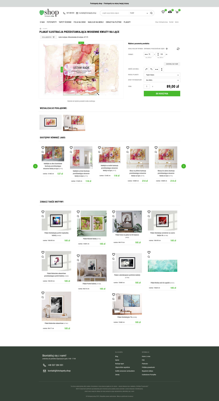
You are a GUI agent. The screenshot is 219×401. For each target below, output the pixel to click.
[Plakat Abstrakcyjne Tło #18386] (127, 304)
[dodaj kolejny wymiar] (148, 49)
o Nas (42, 22)
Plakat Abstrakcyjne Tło (124, 317)
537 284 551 (70, 13)
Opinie (177, 22)
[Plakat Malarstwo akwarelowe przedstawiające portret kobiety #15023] (56, 261)
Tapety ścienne (65, 22)
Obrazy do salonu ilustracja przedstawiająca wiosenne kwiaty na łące (166, 173)
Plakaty (127, 22)
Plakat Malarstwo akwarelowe (54, 323)
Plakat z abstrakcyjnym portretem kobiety (127, 275)
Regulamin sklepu (147, 371)
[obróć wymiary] (178, 49)
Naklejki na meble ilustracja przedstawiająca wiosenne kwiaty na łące (109, 168)
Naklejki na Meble (96, 22)
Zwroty (117, 375)
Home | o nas (146, 356)
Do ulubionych (46, 37)
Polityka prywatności (148, 367)
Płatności (145, 364)
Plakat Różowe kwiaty (90, 239)
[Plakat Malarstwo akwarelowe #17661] (56, 306)
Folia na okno (80, 22)
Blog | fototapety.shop (161, 22)
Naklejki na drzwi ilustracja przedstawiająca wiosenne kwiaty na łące (81, 173)
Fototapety (52, 22)
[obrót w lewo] (151, 69)
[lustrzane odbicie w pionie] (161, 69)
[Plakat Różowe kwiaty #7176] (92, 223)
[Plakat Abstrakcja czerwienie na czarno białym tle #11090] (162, 220)
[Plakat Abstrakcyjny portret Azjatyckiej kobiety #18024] (56, 220)
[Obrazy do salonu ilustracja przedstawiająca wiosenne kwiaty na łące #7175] (166, 157)
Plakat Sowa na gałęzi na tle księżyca (127, 235)
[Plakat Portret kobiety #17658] (92, 268)
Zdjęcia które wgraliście (122, 367)
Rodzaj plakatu (133, 74)
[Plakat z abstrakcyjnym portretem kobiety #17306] (127, 263)
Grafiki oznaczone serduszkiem (125, 371)
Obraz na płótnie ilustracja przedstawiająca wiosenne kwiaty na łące (137, 173)
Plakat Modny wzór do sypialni (160, 283)
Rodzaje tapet (119, 364)
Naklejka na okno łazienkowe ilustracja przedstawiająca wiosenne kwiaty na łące (52, 166)
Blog (116, 356)
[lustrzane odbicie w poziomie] (156, 69)
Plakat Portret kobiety (89, 284)
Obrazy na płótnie (113, 22)
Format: (130, 54)
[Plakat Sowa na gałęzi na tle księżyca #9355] (127, 222)
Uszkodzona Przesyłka (149, 375)
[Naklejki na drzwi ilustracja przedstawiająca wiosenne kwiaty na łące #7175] (81, 157)
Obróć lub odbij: (133, 69)
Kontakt (171, 22)
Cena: (130, 86)
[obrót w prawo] (146, 69)
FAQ (143, 360)
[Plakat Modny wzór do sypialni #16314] (162, 265)
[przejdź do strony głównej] (49, 13)
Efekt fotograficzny (135, 80)
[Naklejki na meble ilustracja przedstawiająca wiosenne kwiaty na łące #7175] (109, 154)
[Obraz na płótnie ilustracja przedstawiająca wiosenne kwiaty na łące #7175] (138, 157)
